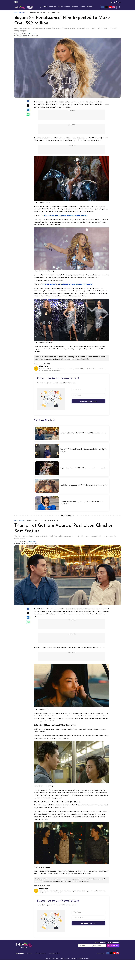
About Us (29, 953)
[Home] (40, 7)
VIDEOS (67, 7)
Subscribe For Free (88, 401)
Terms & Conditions (54, 953)
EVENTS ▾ (91, 7)
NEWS (45, 7)
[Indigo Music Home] (24, 945)
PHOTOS (75, 7)
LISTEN (82, 7)
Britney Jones (32, 33)
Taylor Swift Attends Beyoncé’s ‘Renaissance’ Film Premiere (64, 215)
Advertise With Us (40, 953)
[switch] (16, 2)
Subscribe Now (113, 945)
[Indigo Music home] (24, 7)
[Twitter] (106, 7)
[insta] (113, 7)
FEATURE (52, 7)
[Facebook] (102, 7)
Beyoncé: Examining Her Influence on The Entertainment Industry (67, 284)
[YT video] (110, 7)
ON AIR (60, 7)
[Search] (119, 7)
